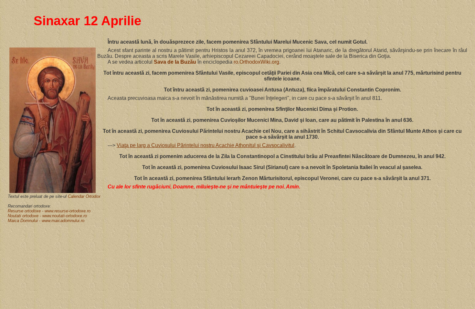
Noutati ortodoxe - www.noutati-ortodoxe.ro (47, 215)
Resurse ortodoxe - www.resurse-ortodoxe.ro (49, 210)
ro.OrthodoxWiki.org (256, 62)
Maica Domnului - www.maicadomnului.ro (46, 220)
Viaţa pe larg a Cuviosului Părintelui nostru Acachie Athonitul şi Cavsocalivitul (205, 145)
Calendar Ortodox (84, 196)
